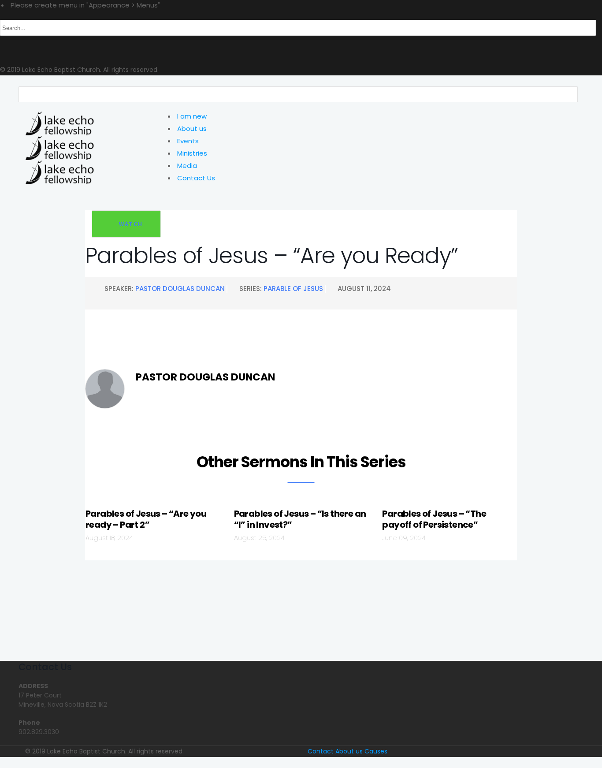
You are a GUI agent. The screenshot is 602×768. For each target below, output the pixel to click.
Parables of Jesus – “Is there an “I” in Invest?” (300, 519)
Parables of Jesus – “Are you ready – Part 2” (145, 519)
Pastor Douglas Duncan (180, 288)
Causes (375, 751)
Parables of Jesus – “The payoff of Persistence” (434, 519)
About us (192, 128)
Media (187, 165)
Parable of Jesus (293, 288)
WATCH (131, 224)
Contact (321, 751)
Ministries (192, 153)
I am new (192, 116)
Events (188, 140)
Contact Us (196, 178)
